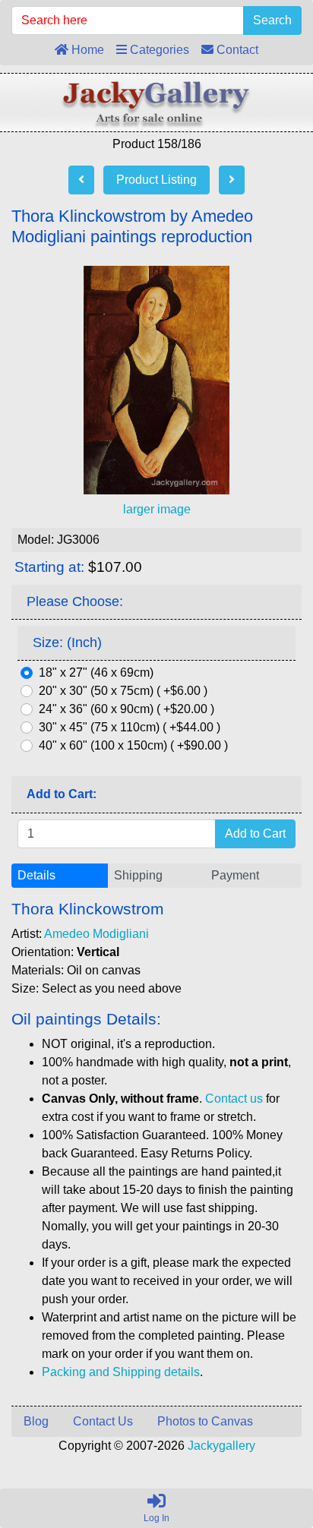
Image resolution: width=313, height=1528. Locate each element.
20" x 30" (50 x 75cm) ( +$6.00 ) (123, 690)
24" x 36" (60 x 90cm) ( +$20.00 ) (126, 708)
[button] (267, 1452)
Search (272, 20)
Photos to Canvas (205, 1421)
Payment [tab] (235, 875)
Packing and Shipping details (121, 1371)
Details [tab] (36, 875)
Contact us (234, 1098)
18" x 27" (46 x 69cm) (96, 672)
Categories (158, 49)
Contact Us (103, 1421)
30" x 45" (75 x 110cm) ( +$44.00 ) (129, 727)
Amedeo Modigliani (96, 933)
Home (86, 49)
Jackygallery (221, 1445)
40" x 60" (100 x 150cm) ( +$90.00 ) (133, 745)
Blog (36, 1421)
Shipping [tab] (138, 875)
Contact (235, 49)
